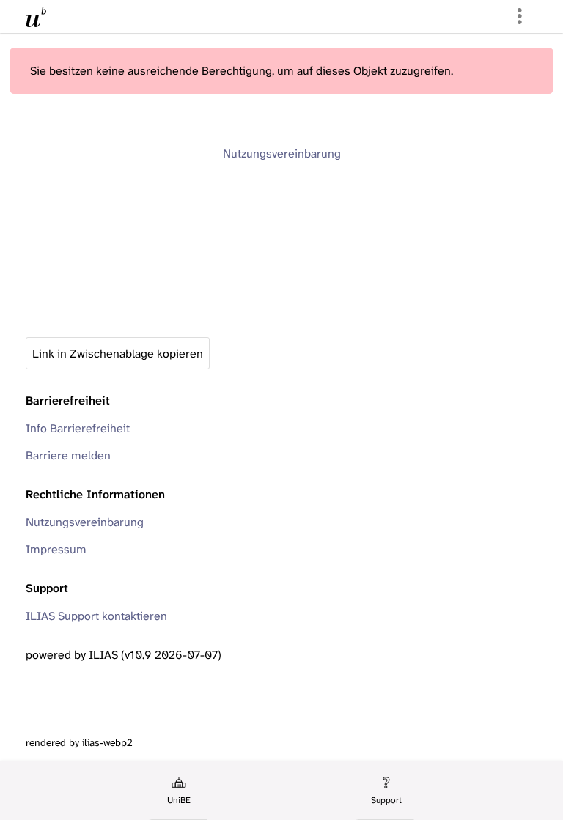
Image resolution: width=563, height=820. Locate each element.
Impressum (56, 549)
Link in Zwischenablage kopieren (117, 353)
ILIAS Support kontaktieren (96, 616)
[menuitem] (178, 790)
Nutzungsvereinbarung (282, 153)
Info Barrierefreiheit (78, 428)
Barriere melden (68, 455)
